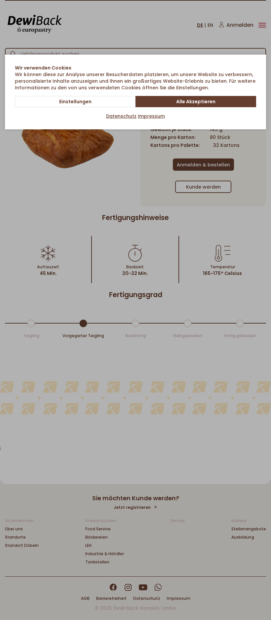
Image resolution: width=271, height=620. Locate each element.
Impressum (151, 116)
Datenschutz (121, 116)
